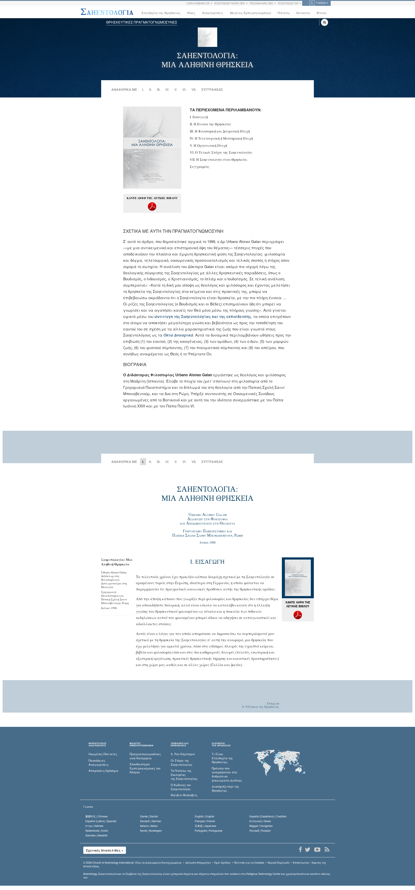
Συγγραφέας (200, 166)
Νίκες (191, 13)
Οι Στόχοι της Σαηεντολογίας (181, 763)
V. (175, 89)
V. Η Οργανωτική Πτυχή (208, 145)
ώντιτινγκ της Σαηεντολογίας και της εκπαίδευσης (202, 316)
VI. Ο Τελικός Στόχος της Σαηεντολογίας (221, 152)
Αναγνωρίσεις (212, 13)
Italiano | (149, 826)
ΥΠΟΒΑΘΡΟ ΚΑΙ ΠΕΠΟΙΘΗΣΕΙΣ (180, 744)
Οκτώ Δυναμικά (178, 335)
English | (204, 816)
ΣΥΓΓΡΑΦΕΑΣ (212, 89)
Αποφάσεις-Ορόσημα (103, 771)
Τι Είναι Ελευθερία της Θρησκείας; (222, 758)
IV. (167, 89)
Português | (208, 830)
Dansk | (149, 816)
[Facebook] (300, 850)
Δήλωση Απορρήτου (198, 862)
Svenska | (96, 835)
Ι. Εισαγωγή (199, 117)
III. (158, 89)
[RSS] (327, 850)
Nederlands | (96, 830)
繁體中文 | (96, 816)
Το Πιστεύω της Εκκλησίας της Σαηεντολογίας (184, 775)
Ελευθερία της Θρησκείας (161, 13)
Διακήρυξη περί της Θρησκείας (225, 789)
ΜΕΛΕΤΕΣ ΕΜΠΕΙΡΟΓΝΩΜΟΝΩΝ (141, 744)
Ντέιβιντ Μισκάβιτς (184, 795)
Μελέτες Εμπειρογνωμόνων (250, 13)
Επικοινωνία (301, 862)
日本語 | (205, 826)
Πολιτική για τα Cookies (249, 862)
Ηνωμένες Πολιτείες (103, 754)
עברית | (94, 826)
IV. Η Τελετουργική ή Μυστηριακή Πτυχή (221, 138)
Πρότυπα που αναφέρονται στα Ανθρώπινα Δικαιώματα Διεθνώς (227, 774)
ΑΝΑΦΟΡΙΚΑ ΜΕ (124, 89)
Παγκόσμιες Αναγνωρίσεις (99, 763)
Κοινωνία (303, 13)
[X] (307, 850)
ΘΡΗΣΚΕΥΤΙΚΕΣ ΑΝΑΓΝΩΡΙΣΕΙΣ (98, 744)
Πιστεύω (284, 13)
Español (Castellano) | (268, 816)
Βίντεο (321, 13)
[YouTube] (317, 850)
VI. (184, 89)
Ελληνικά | (260, 821)
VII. (194, 89)
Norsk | (151, 830)
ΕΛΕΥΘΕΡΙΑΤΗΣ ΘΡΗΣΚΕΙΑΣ (221, 744)
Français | (205, 821)
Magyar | (261, 826)
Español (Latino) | (101, 821)
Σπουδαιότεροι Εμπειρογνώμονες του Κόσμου (145, 768)
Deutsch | (150, 821)
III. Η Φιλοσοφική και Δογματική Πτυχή (220, 131)
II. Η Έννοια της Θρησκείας (210, 124)
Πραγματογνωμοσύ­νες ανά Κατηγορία (145, 756)
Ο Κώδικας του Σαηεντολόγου (181, 787)
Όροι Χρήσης (222, 862)
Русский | (260, 830)
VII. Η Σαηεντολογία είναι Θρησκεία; (218, 159)
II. (150, 89)
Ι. (143, 89)
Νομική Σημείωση (278, 862)
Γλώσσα (88, 806)
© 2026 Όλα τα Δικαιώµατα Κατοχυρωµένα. (132, 862)
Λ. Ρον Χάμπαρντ (183, 754)
